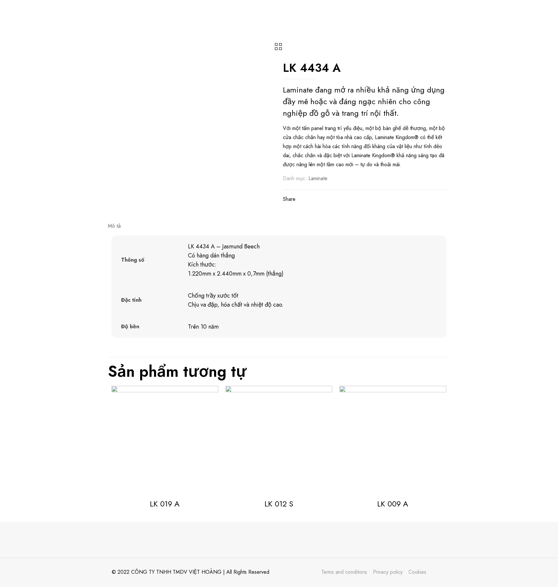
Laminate (317, 178)
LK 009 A (392, 503)
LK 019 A (165, 503)
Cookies (417, 572)
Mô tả (114, 226)
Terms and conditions (344, 572)
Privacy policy (388, 572)
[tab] (279, 226)
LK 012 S (278, 503)
